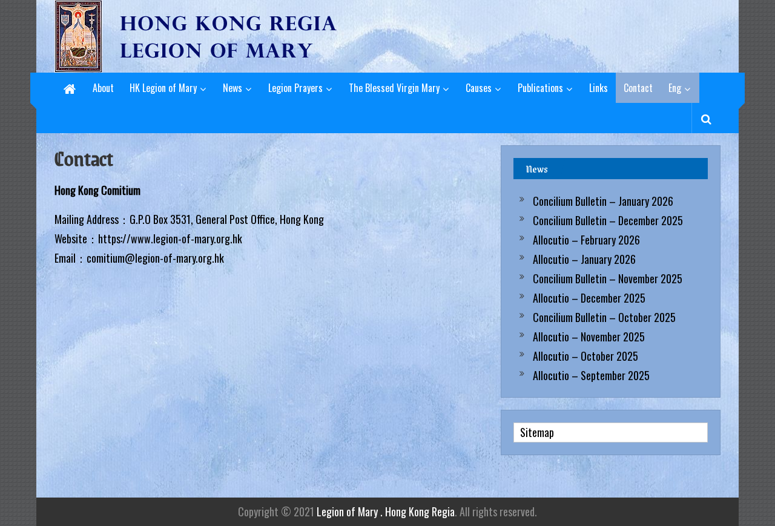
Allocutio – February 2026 (586, 240)
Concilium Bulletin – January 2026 (603, 201)
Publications (540, 88)
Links (598, 88)
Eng (674, 88)
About (103, 88)
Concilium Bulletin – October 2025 (604, 317)
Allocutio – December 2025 (589, 298)
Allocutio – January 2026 (584, 259)
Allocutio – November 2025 (589, 336)
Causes (479, 88)
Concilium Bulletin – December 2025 (608, 220)
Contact (638, 88)
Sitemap (537, 432)
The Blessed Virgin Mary (394, 88)
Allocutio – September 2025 (591, 375)
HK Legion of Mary (163, 88)
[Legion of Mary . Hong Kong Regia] (69, 88)
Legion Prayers (295, 88)
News (232, 88)
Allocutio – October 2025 (585, 356)
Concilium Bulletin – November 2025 (607, 278)
